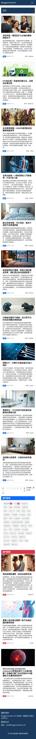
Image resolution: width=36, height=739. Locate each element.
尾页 (24, 489)
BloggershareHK (8, 2)
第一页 (3, 490)
